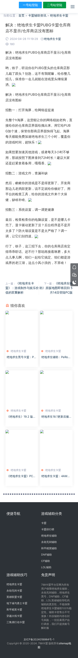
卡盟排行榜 (47, 529)
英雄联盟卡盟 (14, 596)
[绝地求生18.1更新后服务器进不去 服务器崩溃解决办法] (56, 388)
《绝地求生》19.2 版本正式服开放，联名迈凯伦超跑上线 (21, 417)
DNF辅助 (46, 554)
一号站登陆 (30, 5)
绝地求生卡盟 (59, 15)
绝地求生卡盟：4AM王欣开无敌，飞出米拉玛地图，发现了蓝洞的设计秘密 (55, 476)
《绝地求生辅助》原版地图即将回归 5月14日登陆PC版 (56, 287)
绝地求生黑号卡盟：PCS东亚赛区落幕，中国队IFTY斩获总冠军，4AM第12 (22, 357)
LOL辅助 (46, 567)
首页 (21, 15)
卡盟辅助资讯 (37, 15)
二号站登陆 (54, 5)
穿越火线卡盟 (14, 615)
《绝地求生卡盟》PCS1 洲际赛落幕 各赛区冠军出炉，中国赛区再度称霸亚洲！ (21, 476)
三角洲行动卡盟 (15, 622)
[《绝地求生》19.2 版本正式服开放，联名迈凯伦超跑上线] (21, 388)
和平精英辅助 (49, 548)
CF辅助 (45, 561)
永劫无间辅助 (49, 542)
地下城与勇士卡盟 (16, 603)
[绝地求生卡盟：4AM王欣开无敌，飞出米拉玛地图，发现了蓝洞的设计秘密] (56, 448)
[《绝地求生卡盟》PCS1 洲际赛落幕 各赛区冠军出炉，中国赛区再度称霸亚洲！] (21, 448)
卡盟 (43, 523)
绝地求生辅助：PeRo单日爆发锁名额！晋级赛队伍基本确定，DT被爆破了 (56, 357)
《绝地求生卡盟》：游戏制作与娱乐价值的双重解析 (22, 287)
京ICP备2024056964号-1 (39, 639)
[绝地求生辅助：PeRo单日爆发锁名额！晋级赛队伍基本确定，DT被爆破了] (56, 329)
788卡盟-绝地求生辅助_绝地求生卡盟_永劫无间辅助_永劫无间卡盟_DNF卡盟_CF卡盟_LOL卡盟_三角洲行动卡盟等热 (9, 6)
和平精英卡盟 (14, 609)
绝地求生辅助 (49, 535)
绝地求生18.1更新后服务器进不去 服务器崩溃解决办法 (55, 417)
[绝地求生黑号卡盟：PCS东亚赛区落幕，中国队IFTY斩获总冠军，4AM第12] (21, 329)
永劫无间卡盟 (14, 590)
